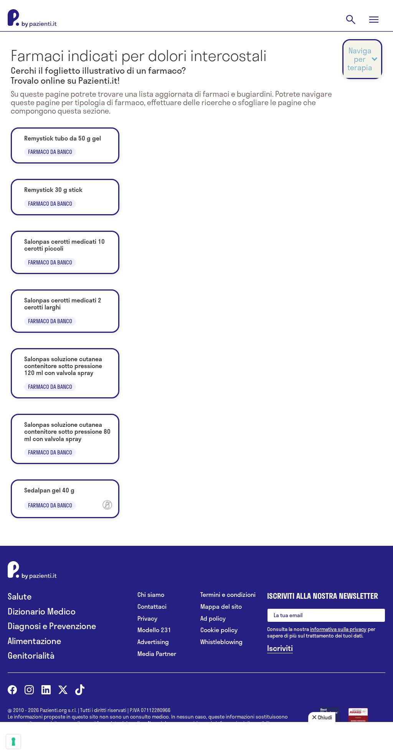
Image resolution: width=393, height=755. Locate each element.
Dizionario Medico (42, 611)
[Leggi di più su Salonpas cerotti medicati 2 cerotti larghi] (65, 311)
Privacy (147, 619)
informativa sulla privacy (338, 629)
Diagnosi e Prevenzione (52, 625)
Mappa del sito (221, 607)
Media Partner (156, 654)
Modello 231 (154, 630)
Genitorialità (31, 655)
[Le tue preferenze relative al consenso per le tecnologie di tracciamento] (13, 741)
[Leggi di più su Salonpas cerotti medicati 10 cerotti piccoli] (65, 252)
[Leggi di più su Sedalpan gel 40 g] (65, 499)
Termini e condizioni (228, 595)
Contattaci (152, 607)
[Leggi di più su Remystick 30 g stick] (65, 197)
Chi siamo (150, 595)
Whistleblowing (221, 642)
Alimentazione (34, 640)
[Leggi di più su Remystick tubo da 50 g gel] (65, 145)
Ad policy (213, 619)
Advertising (153, 642)
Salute (19, 596)
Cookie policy (219, 630)
